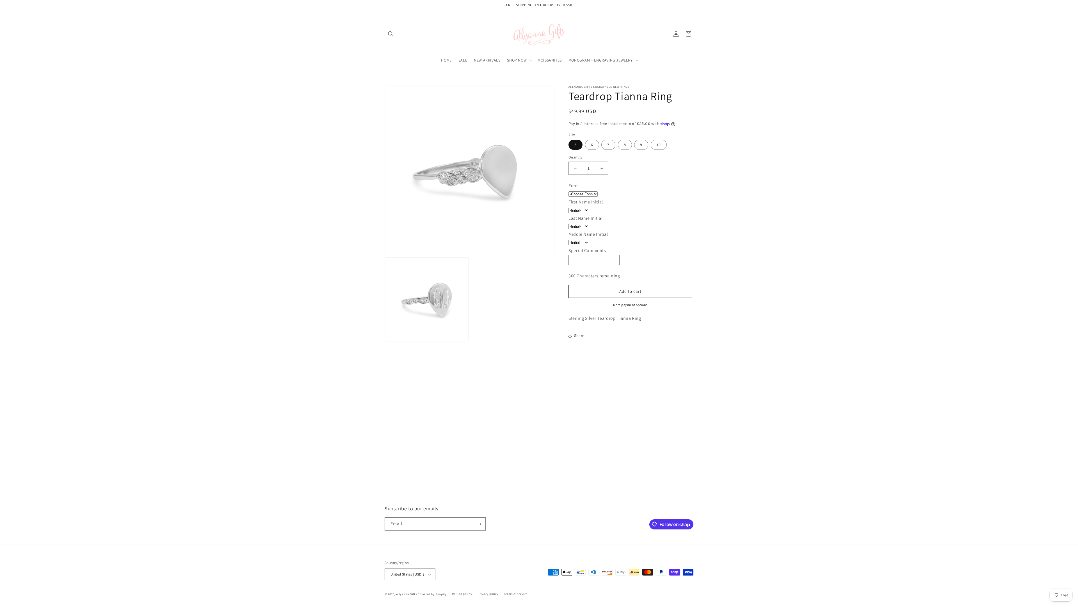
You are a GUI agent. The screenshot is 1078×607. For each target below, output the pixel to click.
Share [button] (579, 335)
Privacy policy (488, 594)
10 (659, 144)
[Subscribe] (479, 524)
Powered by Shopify (432, 594)
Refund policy (462, 594)
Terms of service (515, 594)
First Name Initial (585, 202)
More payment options (630, 305)
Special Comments (587, 250)
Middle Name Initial (588, 234)
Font (573, 186)
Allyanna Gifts (406, 594)
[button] (391, 34)
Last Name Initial (585, 218)
